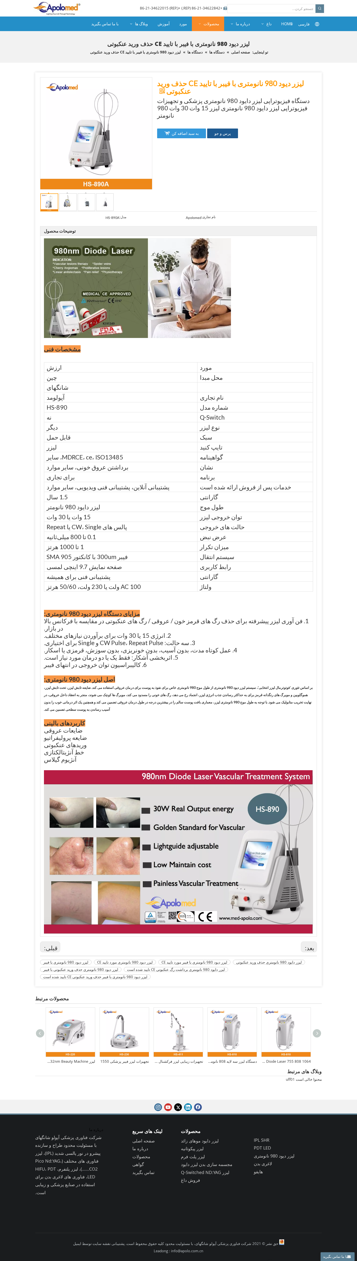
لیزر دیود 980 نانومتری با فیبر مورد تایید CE (194, 962)
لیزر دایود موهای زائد (200, 1141)
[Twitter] (178, 1107)
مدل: (123, 217)
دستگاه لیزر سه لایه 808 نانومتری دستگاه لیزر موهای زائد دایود (178, 1061)
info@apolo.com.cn (187, 1250)
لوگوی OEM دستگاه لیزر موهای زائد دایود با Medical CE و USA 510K (286, 1061)
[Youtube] (168, 1107)
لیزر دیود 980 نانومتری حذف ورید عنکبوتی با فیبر (80, 969)
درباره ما (140, 1148)
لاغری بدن (263, 1163)
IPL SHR (261, 1140)
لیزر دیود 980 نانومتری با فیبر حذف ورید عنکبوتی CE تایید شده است (95, 976)
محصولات (141, 1156)
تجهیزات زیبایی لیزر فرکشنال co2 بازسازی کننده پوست (124, 1061)
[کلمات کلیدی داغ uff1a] (319, 8)
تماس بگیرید (143, 1172)
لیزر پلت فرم (193, 1156)
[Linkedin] (188, 1107)
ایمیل (77, 1243)
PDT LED (262, 1148)
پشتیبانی (117, 1243)
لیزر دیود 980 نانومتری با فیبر (65, 962)
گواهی (138, 1164)
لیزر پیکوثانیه (192, 1148)
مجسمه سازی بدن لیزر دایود (206, 1164)
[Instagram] (158, 1107)
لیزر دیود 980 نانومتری (274, 1156)
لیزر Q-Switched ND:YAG (205, 1172)
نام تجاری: (208, 217)
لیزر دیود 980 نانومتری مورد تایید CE (125, 962)
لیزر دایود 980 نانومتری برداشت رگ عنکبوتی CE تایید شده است (176, 969)
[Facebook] (198, 1107)
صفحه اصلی (143, 1141)
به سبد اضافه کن (185, 133)
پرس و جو (222, 133)
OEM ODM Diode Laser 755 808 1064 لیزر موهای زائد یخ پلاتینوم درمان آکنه (232, 1061)
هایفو (258, 1172)
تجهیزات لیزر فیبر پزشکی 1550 (70, 1061)
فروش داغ (190, 1180)
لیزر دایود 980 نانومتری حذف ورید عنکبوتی (269, 962)
